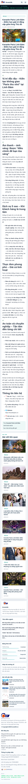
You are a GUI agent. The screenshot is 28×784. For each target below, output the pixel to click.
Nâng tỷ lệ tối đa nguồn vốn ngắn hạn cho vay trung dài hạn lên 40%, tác (13, 734)
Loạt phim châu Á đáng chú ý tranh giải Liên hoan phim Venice (13, 512)
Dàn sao (4, 16)
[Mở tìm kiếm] (21, 2)
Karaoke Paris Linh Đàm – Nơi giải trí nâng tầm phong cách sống (13, 591)
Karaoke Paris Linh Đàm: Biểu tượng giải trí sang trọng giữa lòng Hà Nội (13, 539)
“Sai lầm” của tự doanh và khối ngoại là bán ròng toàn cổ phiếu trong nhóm (17, 688)
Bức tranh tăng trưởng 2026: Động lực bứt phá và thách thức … (13, 628)
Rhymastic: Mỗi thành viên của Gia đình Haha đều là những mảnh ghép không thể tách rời (13, 459)
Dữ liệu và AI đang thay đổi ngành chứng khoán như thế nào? (16, 681)
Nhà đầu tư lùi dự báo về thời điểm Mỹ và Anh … (14, 636)
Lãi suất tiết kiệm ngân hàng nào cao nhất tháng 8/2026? (14, 740)
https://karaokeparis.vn (11, 412)
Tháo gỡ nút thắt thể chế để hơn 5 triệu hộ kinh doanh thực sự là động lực (17, 703)
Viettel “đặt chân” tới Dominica (11, 632)
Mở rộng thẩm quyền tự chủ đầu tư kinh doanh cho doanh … (13, 623)
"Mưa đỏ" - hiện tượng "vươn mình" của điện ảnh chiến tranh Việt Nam (14, 485)
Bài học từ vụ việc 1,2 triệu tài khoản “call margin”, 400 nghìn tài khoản (12, 746)
